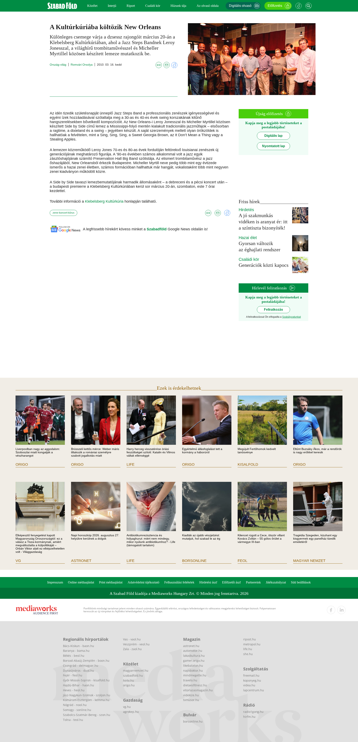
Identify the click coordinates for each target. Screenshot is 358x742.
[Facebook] (298, 6)
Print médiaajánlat (110, 582)
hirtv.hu (128, 680)
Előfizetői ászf (231, 582)
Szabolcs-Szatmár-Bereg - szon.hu (86, 715)
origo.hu (129, 685)
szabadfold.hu (133, 675)
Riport (131, 5)
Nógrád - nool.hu (75, 705)
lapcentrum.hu (253, 690)
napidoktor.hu (193, 670)
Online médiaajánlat (81, 582)
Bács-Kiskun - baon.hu (78, 646)
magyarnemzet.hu (135, 670)
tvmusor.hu (191, 700)
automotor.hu (192, 651)
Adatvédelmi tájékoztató (143, 582)
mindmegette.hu (194, 675)
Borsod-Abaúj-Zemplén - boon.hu (86, 661)
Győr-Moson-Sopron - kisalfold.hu (86, 680)
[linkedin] (341, 610)
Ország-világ (58, 64)
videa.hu (249, 685)
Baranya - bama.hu (76, 651)
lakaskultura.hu (194, 656)
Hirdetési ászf (208, 582)
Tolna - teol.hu (73, 720)
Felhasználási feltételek (179, 582)
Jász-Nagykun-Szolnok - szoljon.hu (86, 695)
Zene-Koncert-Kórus (63, 212)
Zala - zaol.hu (132, 649)
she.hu (248, 654)
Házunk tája (178, 5)
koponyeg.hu (252, 680)
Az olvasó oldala (208, 5)
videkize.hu (191, 695)
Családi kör (152, 5)
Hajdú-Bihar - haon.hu (78, 685)
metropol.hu (251, 644)
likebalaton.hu (193, 665)
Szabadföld (157, 229)
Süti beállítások (301, 582)
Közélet (92, 5)
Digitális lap (273, 135)
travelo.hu (190, 680)
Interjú (112, 5)
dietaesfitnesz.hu (195, 685)
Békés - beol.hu (73, 656)
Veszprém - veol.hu (136, 644)
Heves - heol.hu (74, 690)
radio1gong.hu (253, 712)
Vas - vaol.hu (132, 639)
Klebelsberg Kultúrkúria (105, 201)
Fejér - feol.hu (72, 675)
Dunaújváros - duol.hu (78, 670)
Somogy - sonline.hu (77, 710)
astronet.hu (191, 646)
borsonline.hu (193, 721)
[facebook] (331, 610)
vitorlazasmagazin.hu (198, 690)
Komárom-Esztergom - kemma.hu (86, 700)
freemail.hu (251, 675)
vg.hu (127, 707)
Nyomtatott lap (273, 146)
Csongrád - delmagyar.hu (80, 665)
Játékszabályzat (276, 582)
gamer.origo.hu (193, 661)
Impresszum (55, 582)
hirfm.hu (249, 717)
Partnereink (253, 582)
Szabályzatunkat (291, 316)
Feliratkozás (273, 309)
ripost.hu (249, 639)
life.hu (247, 649)
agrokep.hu (131, 712)
